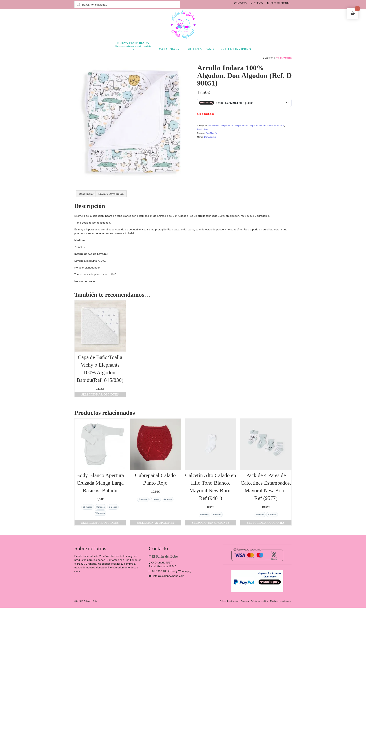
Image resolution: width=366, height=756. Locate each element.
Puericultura (202, 129)
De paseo (253, 125)
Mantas (262, 125)
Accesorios (213, 125)
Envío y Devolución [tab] (111, 193)
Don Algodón (211, 133)
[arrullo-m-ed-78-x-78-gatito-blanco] (132, 122)
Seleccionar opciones (100, 394)
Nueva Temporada (275, 125)
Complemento (283, 58)
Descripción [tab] (87, 193)
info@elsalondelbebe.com (168, 575)
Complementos (241, 125)
